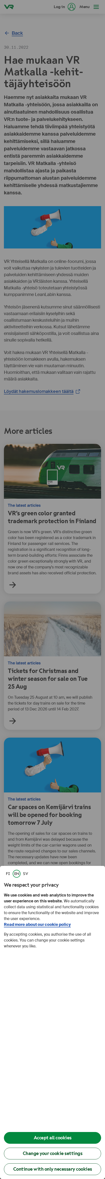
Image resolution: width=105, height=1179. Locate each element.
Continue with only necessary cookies (52, 1169)
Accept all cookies (53, 1138)
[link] (8, 874)
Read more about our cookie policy (37, 924)
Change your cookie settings (53, 1153)
